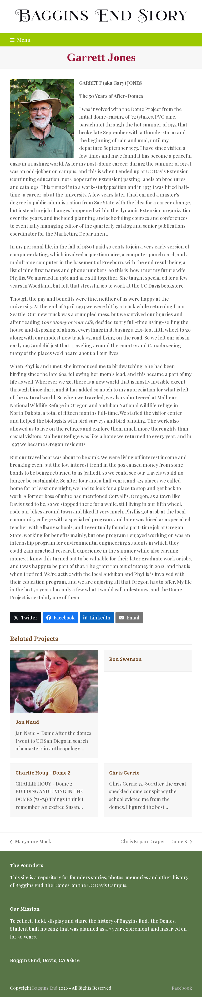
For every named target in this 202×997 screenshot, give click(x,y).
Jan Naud (27, 721)
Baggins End (44, 988)
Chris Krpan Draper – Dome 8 (153, 842)
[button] (20, 39)
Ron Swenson (125, 658)
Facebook (182, 988)
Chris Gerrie (124, 772)
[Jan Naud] (54, 681)
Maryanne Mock (30, 842)
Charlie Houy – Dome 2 (43, 772)
